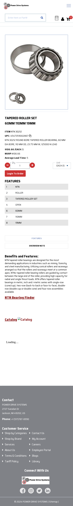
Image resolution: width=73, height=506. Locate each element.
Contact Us (38, 433)
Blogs (35, 456)
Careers (36, 444)
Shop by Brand (13, 439)
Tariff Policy (11, 461)
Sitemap (53, 502)
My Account (39, 439)
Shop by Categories (16, 433)
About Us (10, 450)
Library (36, 461)
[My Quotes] (56, 18)
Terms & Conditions (16, 456)
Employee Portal (41, 450)
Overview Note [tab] (37, 245)
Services (10, 444)
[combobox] (25, 17)
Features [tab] (37, 238)
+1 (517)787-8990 (20, 419)
